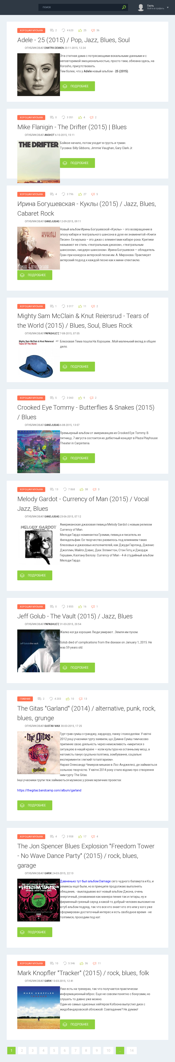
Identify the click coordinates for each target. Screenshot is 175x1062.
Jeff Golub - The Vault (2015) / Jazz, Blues (75, 616)
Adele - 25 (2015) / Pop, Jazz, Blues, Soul (73, 40)
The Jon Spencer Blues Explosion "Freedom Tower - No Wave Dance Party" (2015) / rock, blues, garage (86, 855)
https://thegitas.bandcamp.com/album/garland (49, 790)
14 (132, 1051)
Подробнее (80, 86)
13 (85, 698)
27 (84, 194)
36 (97, 30)
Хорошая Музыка (31, 30)
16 (84, 606)
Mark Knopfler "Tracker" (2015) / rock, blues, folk (83, 973)
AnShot (49, 134)
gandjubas (51, 221)
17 (84, 836)
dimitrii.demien (54, 47)
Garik (48, 873)
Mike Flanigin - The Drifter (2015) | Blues (72, 127)
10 (72, 698)
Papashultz (51, 333)
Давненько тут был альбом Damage (85, 881)
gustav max (52, 725)
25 (84, 30)
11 (84, 306)
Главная (25, 699)
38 (86, 489)
